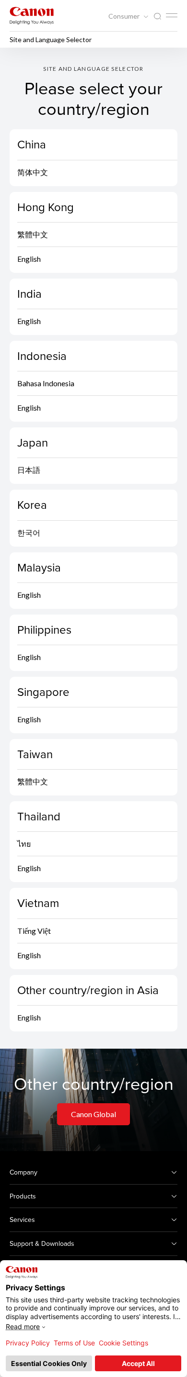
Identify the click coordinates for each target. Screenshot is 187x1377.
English (29, 258)
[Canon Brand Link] (32, 15)
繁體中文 (32, 234)
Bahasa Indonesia (45, 383)
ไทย (24, 843)
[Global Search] (157, 16)
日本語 (28, 469)
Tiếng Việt (34, 930)
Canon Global (93, 1114)
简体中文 (32, 172)
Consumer (124, 16)
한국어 (28, 532)
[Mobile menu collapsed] (171, 15)
